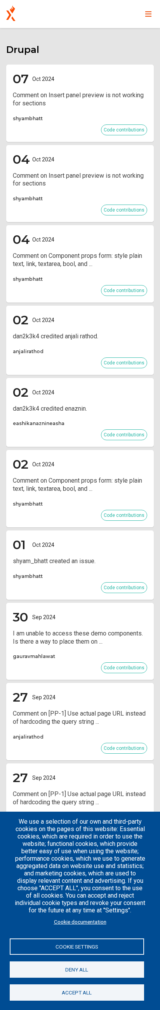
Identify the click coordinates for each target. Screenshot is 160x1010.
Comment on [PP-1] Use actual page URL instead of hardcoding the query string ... (79, 717)
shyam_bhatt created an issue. (54, 561)
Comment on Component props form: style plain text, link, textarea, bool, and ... (77, 260)
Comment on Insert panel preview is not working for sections (78, 99)
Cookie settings (77, 946)
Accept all (77, 992)
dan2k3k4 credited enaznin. (50, 408)
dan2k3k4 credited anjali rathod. (55, 336)
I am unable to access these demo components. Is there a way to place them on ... (78, 637)
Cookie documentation (80, 922)
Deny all (76, 969)
